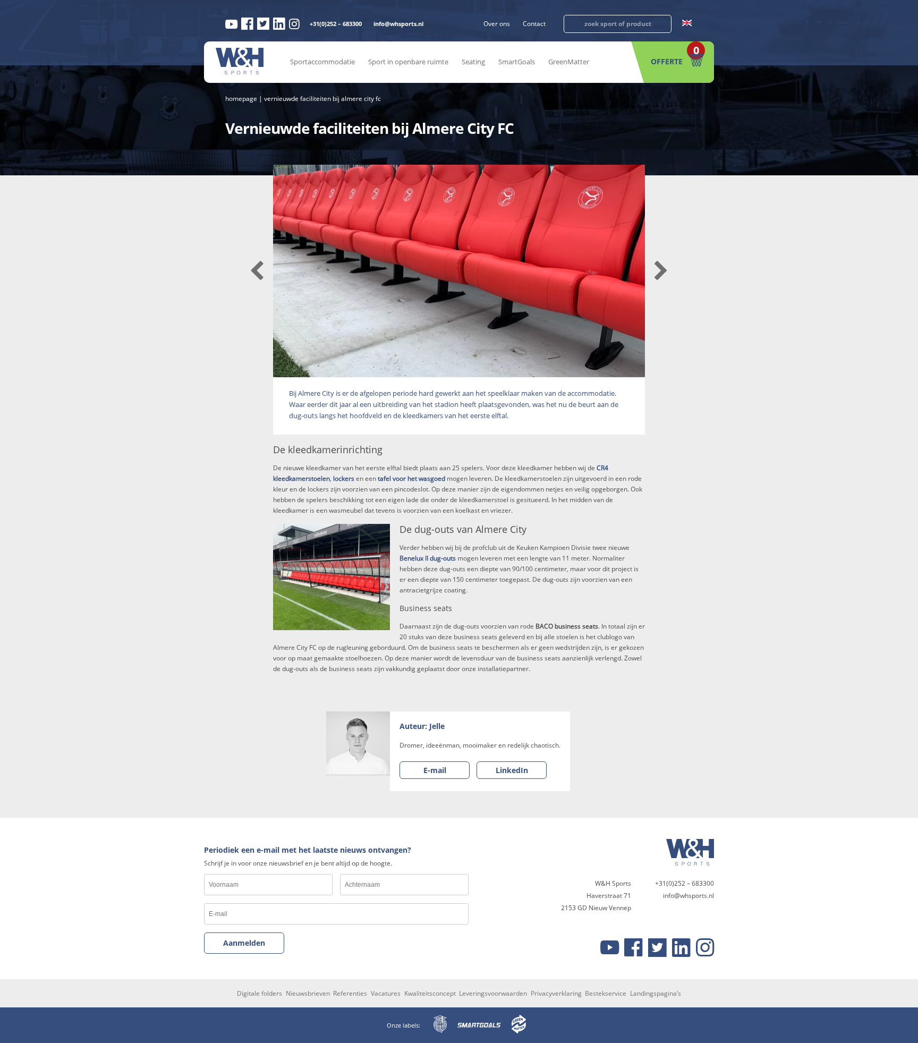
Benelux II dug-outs (428, 558)
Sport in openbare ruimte (408, 61)
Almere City (316, 393)
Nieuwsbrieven (308, 993)
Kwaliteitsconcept (430, 993)
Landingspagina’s (655, 993)
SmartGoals (516, 61)
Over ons (496, 23)
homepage (241, 98)
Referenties (350, 993)
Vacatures (386, 993)
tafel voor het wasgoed (411, 478)
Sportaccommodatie (322, 61)
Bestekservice (605, 993)
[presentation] (257, 271)
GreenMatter (568, 61)
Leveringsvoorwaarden (493, 993)
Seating (473, 61)
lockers (343, 478)
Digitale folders (259, 993)
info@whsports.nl (398, 24)
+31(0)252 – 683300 (336, 24)
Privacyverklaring (556, 993)
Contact (534, 23)
